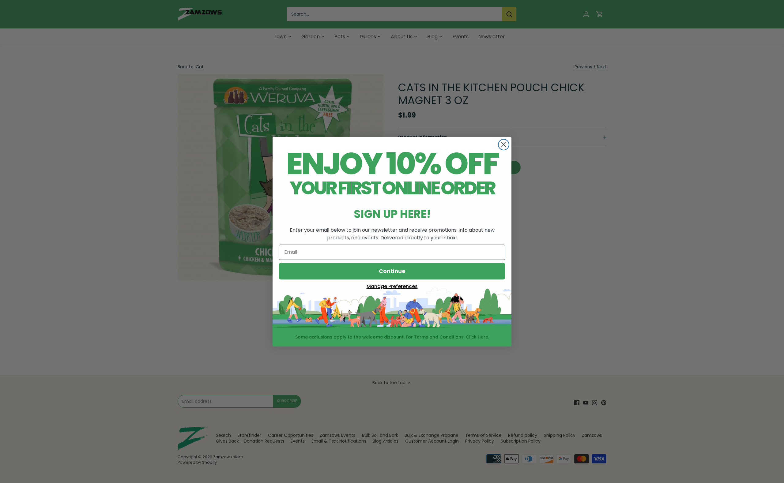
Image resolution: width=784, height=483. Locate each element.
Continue (392, 271)
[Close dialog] (503, 144)
